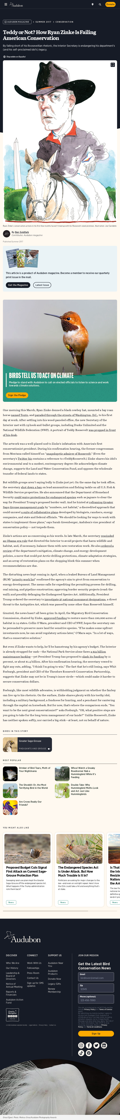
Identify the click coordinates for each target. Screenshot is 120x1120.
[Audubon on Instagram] (81, 1045)
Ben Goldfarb (22, 232)
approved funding (55, 618)
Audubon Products (53, 972)
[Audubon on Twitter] (96, 1045)
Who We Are (12, 963)
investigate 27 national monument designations (75, 599)
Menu (5, 4)
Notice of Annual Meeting (14, 985)
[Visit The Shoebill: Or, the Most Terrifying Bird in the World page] (27, 790)
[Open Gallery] (113, 65)
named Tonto (19, 415)
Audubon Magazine (18, 22)
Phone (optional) (88, 997)
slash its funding (93, 657)
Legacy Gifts (54, 983)
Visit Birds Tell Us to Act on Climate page (60, 351)
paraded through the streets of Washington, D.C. (66, 415)
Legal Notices (33, 1025)
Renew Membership (54, 990)
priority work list (23, 579)
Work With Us (34, 963)
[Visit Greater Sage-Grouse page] (27, 744)
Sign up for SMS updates (35, 984)
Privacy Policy (43, 1025)
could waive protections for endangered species (45, 497)
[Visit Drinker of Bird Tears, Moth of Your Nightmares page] (27, 773)
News (11, 902)
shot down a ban (31, 487)
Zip (81, 985)
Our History (12, 968)
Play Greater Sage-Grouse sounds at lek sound (49, 749)
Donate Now (54, 979)
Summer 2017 (44, 22)
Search (99, 4)
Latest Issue (42, 285)
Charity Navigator (12, 1014)
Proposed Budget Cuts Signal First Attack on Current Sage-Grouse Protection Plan (27, 870)
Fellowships (33, 968)
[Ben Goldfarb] (6, 233)
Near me (93, 4)
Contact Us (33, 978)
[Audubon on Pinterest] (89, 1053)
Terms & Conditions (94, 1027)
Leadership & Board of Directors (12, 976)
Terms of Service (105, 1009)
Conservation (64, 22)
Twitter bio (25, 459)
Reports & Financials (11, 993)
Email (82, 974)
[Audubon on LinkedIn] (104, 1045)
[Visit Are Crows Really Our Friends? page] (27, 807)
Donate (110, 4)
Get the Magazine (18, 285)
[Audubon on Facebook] (89, 1045)
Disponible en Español (16, 57)
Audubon (16, 4)
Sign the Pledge (17, 395)
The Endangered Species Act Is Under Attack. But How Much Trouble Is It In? (79, 870)
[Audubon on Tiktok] (81, 1053)
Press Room (33, 973)
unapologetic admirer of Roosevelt (68, 454)
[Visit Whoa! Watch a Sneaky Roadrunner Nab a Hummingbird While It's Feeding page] (79, 773)
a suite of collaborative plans (39, 512)
